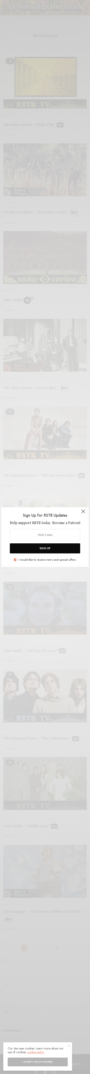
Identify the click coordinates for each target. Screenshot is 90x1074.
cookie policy (35, 1052)
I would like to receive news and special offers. (47, 559)
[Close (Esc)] (83, 513)
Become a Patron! (66, 522)
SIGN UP (45, 548)
